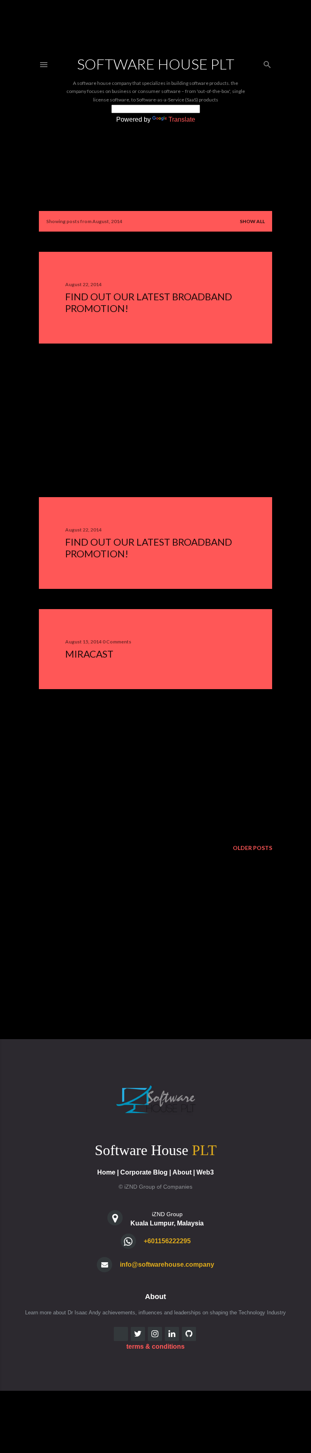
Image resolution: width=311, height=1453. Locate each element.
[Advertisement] (155, 420)
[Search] (267, 63)
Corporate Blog (144, 1172)
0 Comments (116, 642)
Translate (181, 119)
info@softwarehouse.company (167, 1264)
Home (106, 1172)
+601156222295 (167, 1241)
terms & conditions (155, 1346)
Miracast (89, 654)
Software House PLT (155, 64)
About (182, 1172)
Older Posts (252, 847)
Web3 (205, 1172)
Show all (252, 221)
